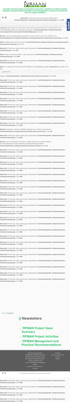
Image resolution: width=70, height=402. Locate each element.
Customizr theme (47, 373)
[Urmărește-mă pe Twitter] (3, 17)
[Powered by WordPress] (33, 373)
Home (3, 313)
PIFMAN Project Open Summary (37, 330)
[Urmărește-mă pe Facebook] (6, 17)
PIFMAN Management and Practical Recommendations (41, 343)
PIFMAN (25, 373)
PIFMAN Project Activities (40, 336)
